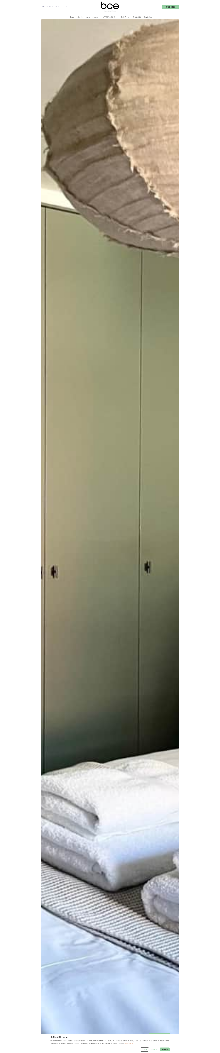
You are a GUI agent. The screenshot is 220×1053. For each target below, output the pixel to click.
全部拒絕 (154, 1049)
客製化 (144, 1049)
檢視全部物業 (170, 7)
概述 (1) (80, 17)
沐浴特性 (125, 17)
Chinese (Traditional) (49, 7)
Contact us (148, 17)
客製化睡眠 (137, 17)
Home (72, 17)
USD (63, 7)
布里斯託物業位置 (110, 17)
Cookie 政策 (128, 1044)
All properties (92, 17)
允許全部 (165, 1049)
